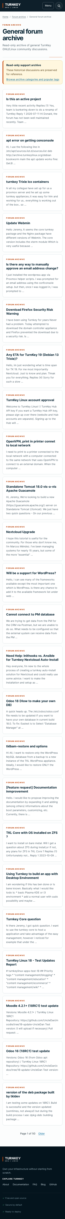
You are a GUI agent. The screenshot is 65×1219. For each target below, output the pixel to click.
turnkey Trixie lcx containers (27, 182)
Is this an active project (23, 99)
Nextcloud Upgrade (20, 532)
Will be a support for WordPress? (31, 573)
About (6, 1184)
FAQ (35, 1184)
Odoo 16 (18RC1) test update (28, 1051)
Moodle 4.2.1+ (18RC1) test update (32, 1006)
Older (41, 1133)
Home (5, 16)
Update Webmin (18, 223)
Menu (48, 5)
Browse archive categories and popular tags (32, 79)
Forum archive (19, 16)
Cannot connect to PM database (30, 614)
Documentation (21, 1184)
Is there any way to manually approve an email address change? (32, 266)
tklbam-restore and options (26, 746)
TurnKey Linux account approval (30, 400)
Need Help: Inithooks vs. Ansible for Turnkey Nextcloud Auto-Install (32, 658)
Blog (43, 1184)
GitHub (53, 1184)
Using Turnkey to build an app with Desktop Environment (32, 876)
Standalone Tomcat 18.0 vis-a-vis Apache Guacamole (31, 488)
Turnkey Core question (23, 919)
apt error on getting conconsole (30, 140)
